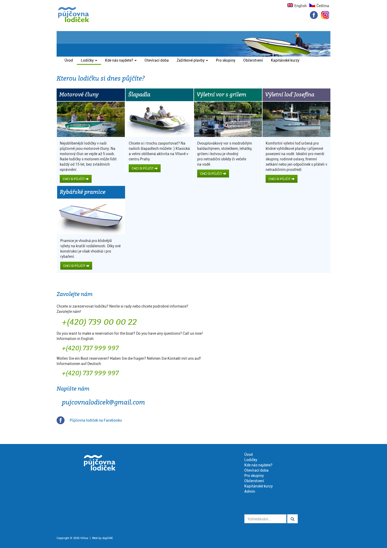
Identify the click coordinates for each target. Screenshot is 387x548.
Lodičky (250, 459)
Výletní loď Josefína (289, 94)
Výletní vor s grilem (221, 94)
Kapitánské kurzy (285, 60)
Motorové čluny (78, 94)
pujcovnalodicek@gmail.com (103, 402)
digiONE (107, 538)
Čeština (322, 5)
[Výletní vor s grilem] (228, 119)
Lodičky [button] (91, 60)
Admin (249, 491)
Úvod (68, 60)
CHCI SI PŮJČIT (74, 179)
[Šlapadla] (160, 119)
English (300, 5)
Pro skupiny (225, 60)
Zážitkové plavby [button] (191, 60)
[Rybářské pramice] (91, 216)
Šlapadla (139, 94)
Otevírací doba (157, 60)
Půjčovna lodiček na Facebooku (96, 420)
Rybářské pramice (82, 192)
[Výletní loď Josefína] (296, 119)
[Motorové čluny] (91, 119)
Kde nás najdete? (258, 464)
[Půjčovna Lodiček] (73, 14)
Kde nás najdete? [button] (119, 60)
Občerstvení (253, 60)
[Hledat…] (292, 518)
